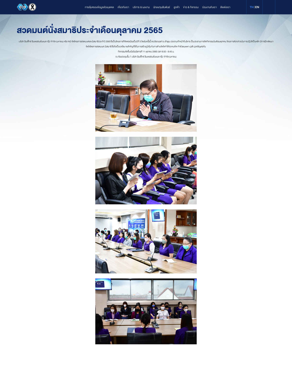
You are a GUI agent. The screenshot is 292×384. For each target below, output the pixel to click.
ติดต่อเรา (225, 7)
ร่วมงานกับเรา (209, 7)
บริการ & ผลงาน (141, 7)
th (251, 7)
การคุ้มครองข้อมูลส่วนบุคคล (99, 7)
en (257, 7)
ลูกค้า (176, 7)
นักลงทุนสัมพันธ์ (161, 7)
